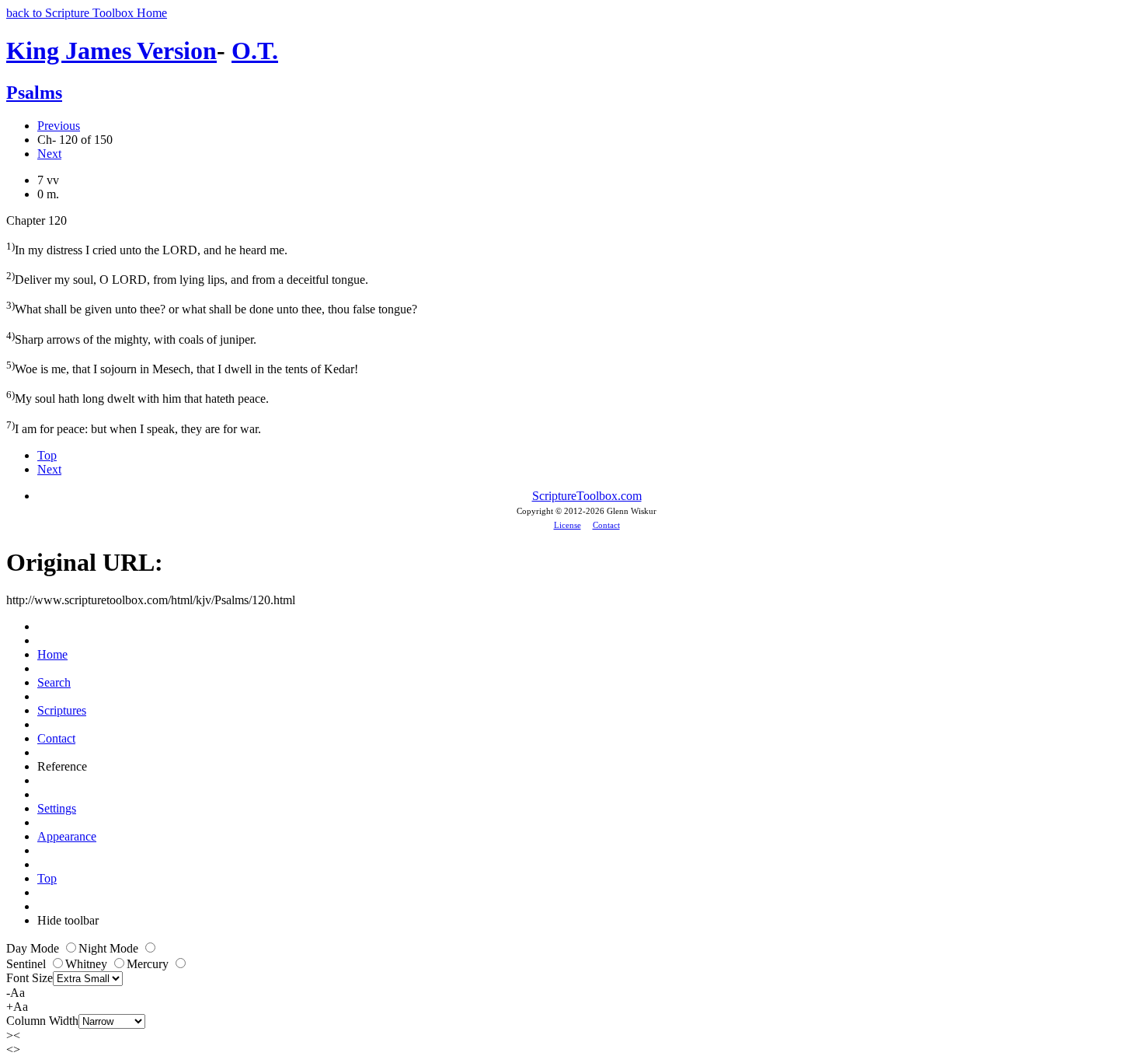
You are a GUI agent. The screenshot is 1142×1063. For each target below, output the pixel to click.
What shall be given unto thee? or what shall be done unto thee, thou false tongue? (211, 307)
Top (47, 455)
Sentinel (27, 963)
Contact (606, 525)
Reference (62, 766)
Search (54, 682)
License (567, 525)
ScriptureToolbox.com (587, 495)
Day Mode (34, 948)
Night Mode (109, 948)
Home (52, 654)
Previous (58, 125)
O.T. (255, 51)
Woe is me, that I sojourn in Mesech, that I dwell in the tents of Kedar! (182, 367)
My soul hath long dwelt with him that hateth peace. (137, 397)
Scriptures (61, 710)
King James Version (111, 51)
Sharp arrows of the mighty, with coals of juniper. (131, 338)
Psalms (34, 92)
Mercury (149, 963)
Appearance (66, 836)
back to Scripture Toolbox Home (86, 12)
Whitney (87, 963)
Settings (56, 808)
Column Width (42, 1020)
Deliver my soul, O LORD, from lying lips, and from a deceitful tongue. (187, 278)
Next (49, 153)
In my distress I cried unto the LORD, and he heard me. (146, 248)
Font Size (29, 977)
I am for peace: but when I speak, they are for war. (133, 427)
